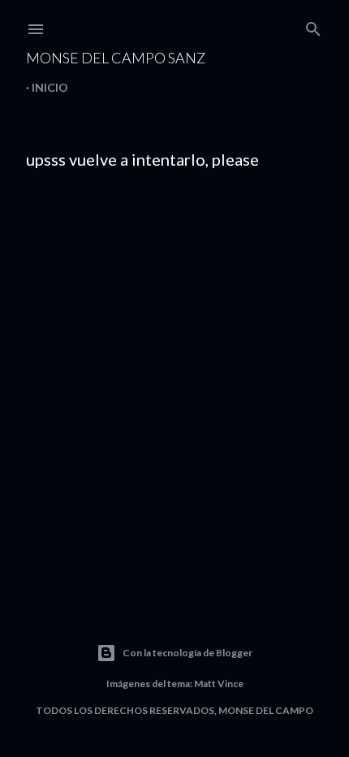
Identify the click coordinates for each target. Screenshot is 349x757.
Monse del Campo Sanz (115, 58)
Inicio (50, 87)
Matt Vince (218, 683)
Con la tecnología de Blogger (187, 653)
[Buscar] (313, 25)
